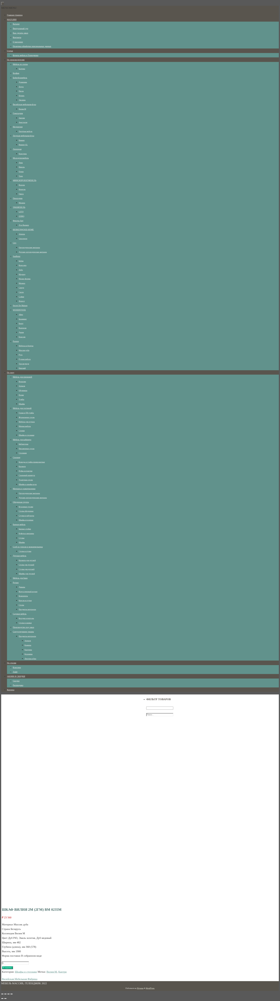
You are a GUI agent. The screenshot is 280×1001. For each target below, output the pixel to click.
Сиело (21, 292)
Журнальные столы (27, 417)
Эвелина (22, 100)
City (14, 243)
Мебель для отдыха (27, 422)
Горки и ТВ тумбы (26, 413)
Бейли (21, 261)
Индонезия (17, 127)
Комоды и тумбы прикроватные (32, 462)
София (21, 297)
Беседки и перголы (26, 618)
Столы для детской (26, 565)
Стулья (21, 538)
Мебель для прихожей (22, 377)
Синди (21, 288)
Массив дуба (24, 350)
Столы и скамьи (25, 623)
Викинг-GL (23, 145)
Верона (22, 185)
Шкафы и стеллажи (26, 435)
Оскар (21, 171)
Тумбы (21, 399)
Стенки (22, 431)
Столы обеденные (26, 511)
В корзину (7, 968)
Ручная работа (25, 359)
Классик (22, 337)
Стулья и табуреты (26, 516)
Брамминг (23, 319)
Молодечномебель (21, 158)
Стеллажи (23, 453)
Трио (21, 176)
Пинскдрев (17, 198)
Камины (27, 645)
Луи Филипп (24, 225)
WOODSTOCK (19, 310)
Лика (21, 163)
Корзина (10, 690)
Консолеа (22, 265)
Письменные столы (26, 448)
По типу (10, 373)
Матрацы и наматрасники (24, 489)
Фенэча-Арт (18, 221)
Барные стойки (25, 529)
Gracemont (23, 238)
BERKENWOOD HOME (23, 230)
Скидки (16, 681)
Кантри (62, 971)
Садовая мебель (19, 614)
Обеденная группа (21, 502)
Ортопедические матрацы (29, 247)
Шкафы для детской (27, 574)
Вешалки (22, 381)
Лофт (15, 672)
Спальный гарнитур (27, 475)
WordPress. (150, 988)
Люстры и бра (30, 658)
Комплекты (23, 596)
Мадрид (22, 274)
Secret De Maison (20, 306)
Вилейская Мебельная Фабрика (19, 978)
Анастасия (23, 122)
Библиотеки (23, 444)
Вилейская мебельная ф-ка (24, 104)
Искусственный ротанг (28, 591)
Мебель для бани (20, 578)
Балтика (22, 69)
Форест (22, 301)
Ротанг (16, 583)
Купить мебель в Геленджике (25, 55)
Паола (21, 91)
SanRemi (16, 256)
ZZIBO (21, 216)
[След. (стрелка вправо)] (5, 998)
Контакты (17, 37)
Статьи (10, 51)
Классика (17, 667)
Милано (22, 283)
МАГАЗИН (11, 20)
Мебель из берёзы (26, 346)
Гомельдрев (18, 113)
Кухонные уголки (26, 507)
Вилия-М (22, 109)
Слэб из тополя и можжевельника (28, 547)
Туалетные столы (26, 480)
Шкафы (22, 404)
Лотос (21, 87)
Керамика (28, 654)
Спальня (16, 457)
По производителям (15, 60)
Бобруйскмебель (20, 78)
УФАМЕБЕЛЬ (19, 207)
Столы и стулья (25, 551)
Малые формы (24, 279)
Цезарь (21, 95)
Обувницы (23, 390)
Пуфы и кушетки (25, 471)
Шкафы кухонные (26, 520)
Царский (22, 368)
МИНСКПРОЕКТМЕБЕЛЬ (24, 180)
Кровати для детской (27, 560)
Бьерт (21, 323)
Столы (21, 605)
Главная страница (14, 15)
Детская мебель (19, 556)
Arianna (22, 234)
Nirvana (140, 988)
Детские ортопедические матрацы (33, 252)
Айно (21, 314)
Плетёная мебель (25, 131)
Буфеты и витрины (26, 533)
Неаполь (22, 189)
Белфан (16, 73)
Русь (20, 355)
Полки (21, 395)
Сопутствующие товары (23, 632)
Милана (22, 203)
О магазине (18, 42)
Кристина (23, 154)
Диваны (22, 587)
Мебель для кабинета (22, 440)
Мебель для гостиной (22, 408)
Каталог (16, 24)
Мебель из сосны (20, 64)
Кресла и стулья (25, 600)
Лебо (21, 270)
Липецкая (17, 149)
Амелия (22, 118)
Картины (28, 650)
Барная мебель (19, 524)
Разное (16, 341)
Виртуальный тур (20, 28)
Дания (21, 332)
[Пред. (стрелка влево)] (2, 998)
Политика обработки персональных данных (32, 46)
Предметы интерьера (27, 609)
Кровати (22, 466)
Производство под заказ (23, 627)
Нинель (22, 167)
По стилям (11, 663)
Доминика (23, 82)
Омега (21, 194)
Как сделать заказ (20, 33)
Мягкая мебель (25, 426)
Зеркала (22, 386)
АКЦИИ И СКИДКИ (16, 676)
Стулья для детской (26, 569)
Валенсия (22, 328)
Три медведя (24, 364)
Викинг (22, 140)
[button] (9, 7)
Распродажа (18, 685)
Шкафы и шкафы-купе (28, 484)
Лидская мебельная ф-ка (23, 136)
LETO (21, 212)
